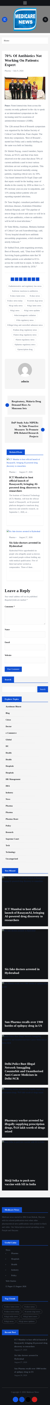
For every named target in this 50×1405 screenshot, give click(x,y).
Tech (8, 845)
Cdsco (8, 720)
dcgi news (15, 310)
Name (7, 629)
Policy (8, 826)
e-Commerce (11, 733)
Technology (10, 852)
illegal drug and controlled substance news (26, 325)
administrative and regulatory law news (25, 286)
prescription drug (25, 349)
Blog (8, 713)
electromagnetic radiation (25, 315)
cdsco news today (15, 301)
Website (8, 655)
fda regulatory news (26, 320)
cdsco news (35, 296)
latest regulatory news (25, 340)
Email (7, 642)
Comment (10, 606)
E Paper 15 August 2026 (16, 1286)
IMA (8, 786)
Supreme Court (12, 839)
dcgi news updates (32, 310)
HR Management (13, 779)
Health (9, 753)
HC (7, 746)
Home (6, 40)
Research (9, 832)
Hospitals (10, 766)
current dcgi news (35, 301)
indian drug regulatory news (25, 330)
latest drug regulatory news (26, 335)
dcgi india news (16, 306)
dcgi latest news (34, 306)
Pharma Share (12, 819)
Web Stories (11, 1281)
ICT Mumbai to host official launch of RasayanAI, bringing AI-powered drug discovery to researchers (30, 1343)
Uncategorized (12, 859)
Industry (9, 792)
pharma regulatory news (25, 345)
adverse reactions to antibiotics (25, 291)
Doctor (9, 726)
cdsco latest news (18, 296)
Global (9, 740)
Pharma (8, 71)
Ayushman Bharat (13, 706)
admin (25, 381)
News (8, 799)
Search (8, 679)
